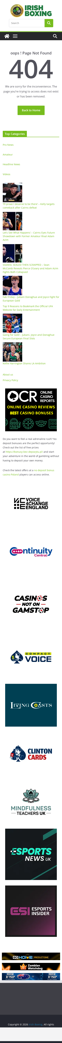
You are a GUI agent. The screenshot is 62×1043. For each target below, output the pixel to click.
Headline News (11, 164)
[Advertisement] (31, 1034)
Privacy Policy (10, 380)
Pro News (8, 144)
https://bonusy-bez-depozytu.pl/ (24, 451)
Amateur (8, 154)
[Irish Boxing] (7, 36)
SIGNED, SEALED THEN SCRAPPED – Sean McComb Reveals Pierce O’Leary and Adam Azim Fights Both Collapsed (30, 268)
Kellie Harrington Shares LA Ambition (24, 363)
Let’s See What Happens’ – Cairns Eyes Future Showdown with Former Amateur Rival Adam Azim (29, 236)
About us (8, 374)
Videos (6, 174)
